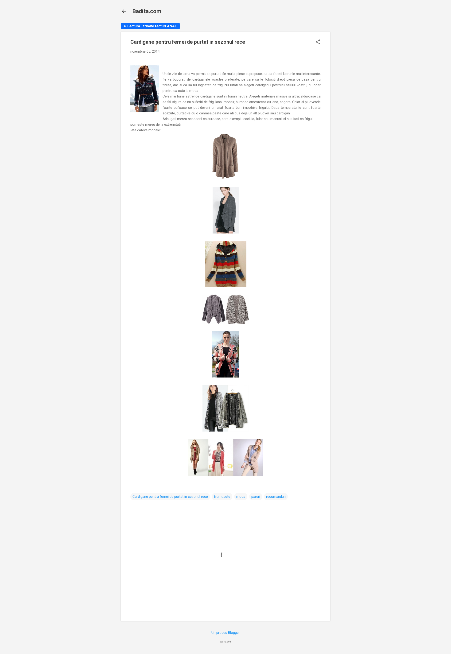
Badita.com (146, 11)
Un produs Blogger (225, 633)
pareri (255, 496)
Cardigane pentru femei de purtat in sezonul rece (170, 496)
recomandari (276, 496)
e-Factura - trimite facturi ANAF (150, 26)
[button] (318, 42)
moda (240, 496)
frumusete (222, 496)
